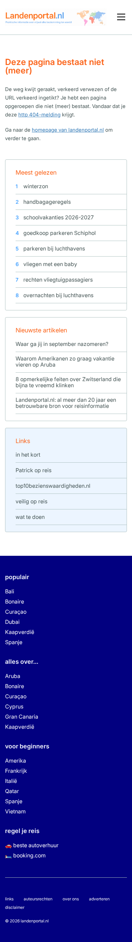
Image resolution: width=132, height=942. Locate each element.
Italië (11, 780)
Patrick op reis (33, 470)
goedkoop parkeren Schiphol (59, 233)
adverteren (99, 898)
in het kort (28, 455)
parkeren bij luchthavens (54, 248)
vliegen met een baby (50, 264)
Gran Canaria (21, 716)
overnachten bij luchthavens (58, 295)
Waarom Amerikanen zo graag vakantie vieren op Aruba (65, 361)
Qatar (12, 791)
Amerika (15, 760)
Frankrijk (16, 770)
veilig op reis (31, 501)
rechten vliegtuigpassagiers (58, 280)
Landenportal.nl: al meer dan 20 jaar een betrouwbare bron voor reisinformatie (66, 403)
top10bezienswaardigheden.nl (53, 486)
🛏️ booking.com (25, 855)
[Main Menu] (121, 17)
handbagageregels (47, 202)
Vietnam (15, 811)
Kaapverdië (19, 632)
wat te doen (30, 517)
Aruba (12, 676)
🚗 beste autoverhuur (32, 845)
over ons (71, 898)
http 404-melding (39, 114)
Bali (9, 591)
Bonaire (14, 601)
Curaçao (15, 611)
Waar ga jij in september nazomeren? (62, 344)
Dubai (12, 621)
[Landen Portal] (56, 17)
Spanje (13, 642)
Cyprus (14, 706)
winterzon (35, 186)
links (9, 898)
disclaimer (14, 907)
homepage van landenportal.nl (68, 130)
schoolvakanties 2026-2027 (58, 217)
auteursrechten (38, 898)
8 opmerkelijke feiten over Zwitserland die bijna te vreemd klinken (68, 382)
